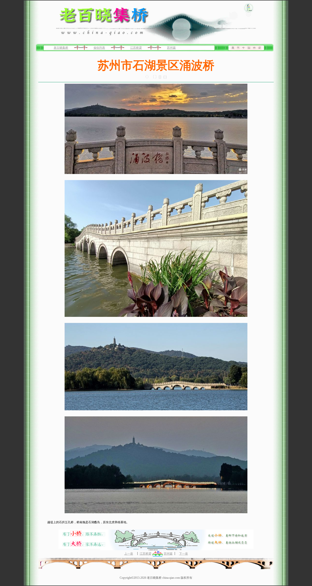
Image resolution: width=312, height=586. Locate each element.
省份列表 (99, 47)
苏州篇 (171, 47)
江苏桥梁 (136, 47)
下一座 (183, 553)
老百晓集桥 (61, 47)
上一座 (128, 553)
